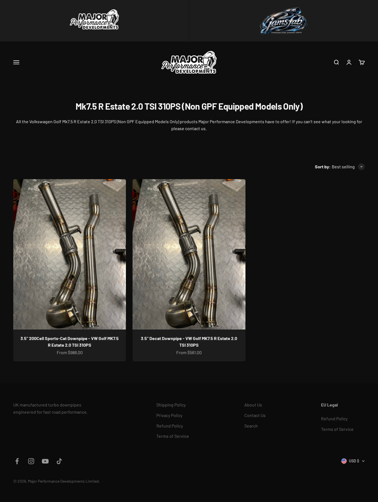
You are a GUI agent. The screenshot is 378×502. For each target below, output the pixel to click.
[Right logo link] (283, 21)
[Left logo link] (94, 21)
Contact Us (255, 415)
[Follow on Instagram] (31, 461)
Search (251, 425)
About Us (253, 404)
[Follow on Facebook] (17, 461)
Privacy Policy (169, 415)
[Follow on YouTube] (45, 461)
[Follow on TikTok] (59, 461)
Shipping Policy (171, 404)
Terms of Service (172, 436)
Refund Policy (169, 425)
